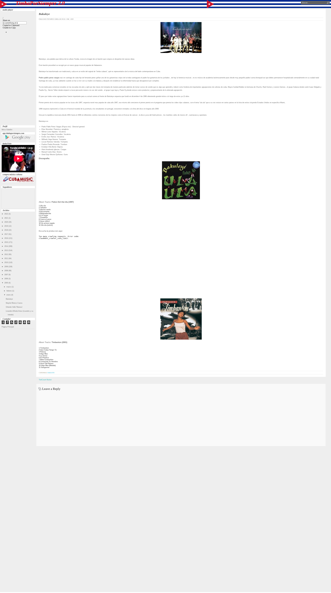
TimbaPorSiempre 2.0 (40, 3)
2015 (6, 242)
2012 (6, 254)
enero (8, 295)
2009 (6, 267)
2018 (6, 230)
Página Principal (8, 327)
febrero (9, 291)
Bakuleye (9, 299)
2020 (6, 222)
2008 (6, 271)
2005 (6, 283)
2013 (6, 250)
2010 (6, 262)
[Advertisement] (18, 86)
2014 (6, 246)
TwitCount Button (45, 380)
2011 (6, 258)
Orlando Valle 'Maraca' (14, 307)
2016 (6, 238)
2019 (6, 226)
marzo (9, 287)
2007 (6, 275)
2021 (6, 218)
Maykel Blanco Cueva (14, 303)
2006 (6, 279)
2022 (6, 214)
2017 (6, 234)
